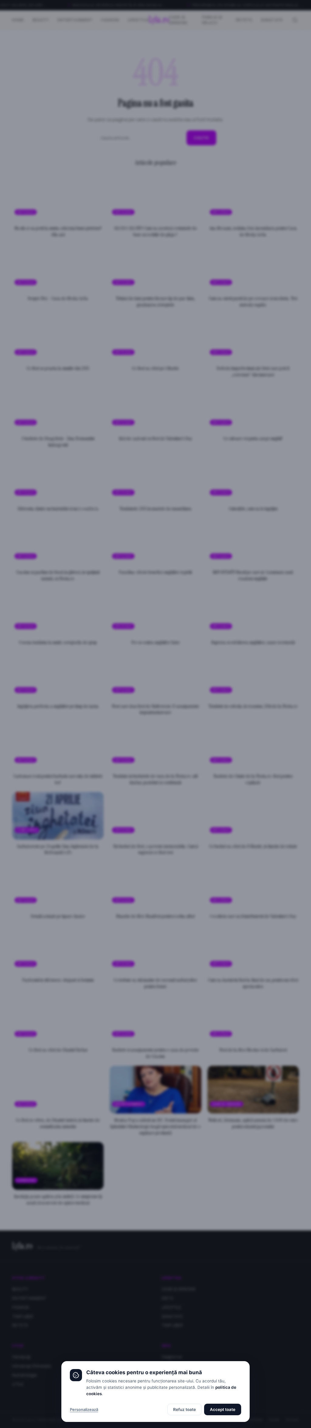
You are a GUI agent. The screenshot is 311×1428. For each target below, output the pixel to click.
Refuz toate (184, 1409)
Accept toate (222, 1409)
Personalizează (84, 1409)
